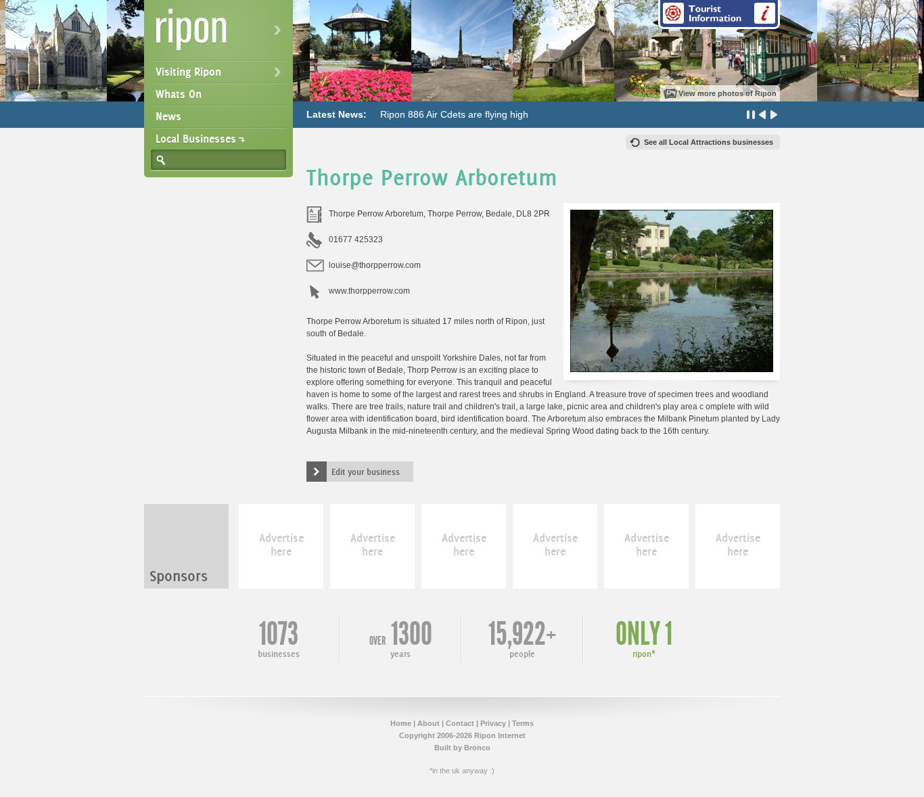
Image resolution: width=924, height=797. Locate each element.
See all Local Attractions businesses (708, 142)
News (168, 116)
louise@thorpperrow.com (375, 265)
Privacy (493, 723)
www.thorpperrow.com (369, 291)
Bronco (477, 748)
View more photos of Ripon (727, 93)
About (428, 723)
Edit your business (365, 471)
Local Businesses (196, 138)
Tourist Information (719, 14)
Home (400, 723)
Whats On (179, 94)
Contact (460, 723)
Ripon (221, 34)
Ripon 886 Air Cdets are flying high (454, 114)
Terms (523, 723)
